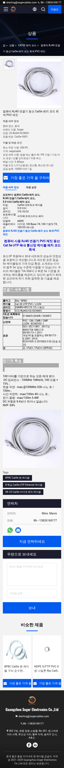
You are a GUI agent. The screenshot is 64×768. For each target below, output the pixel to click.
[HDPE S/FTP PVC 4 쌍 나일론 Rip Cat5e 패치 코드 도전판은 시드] (47, 649)
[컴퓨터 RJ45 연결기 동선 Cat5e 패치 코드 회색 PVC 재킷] (39, 83)
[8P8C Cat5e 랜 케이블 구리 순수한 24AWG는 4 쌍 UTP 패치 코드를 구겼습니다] (17, 649)
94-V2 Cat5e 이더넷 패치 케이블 (23, 491)
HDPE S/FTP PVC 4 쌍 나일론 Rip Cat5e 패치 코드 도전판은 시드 (46, 669)
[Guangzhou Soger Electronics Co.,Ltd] (17, 9)
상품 (11, 45)
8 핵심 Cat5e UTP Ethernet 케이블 (23, 484)
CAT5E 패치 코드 (27, 45)
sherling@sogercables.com (21, 2)
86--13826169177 (50, 2)
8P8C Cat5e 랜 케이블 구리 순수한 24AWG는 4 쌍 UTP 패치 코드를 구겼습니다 (16, 669)
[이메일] (18, 530)
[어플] (10, 530)
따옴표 (54, 9)
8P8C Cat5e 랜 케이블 (17, 477)
